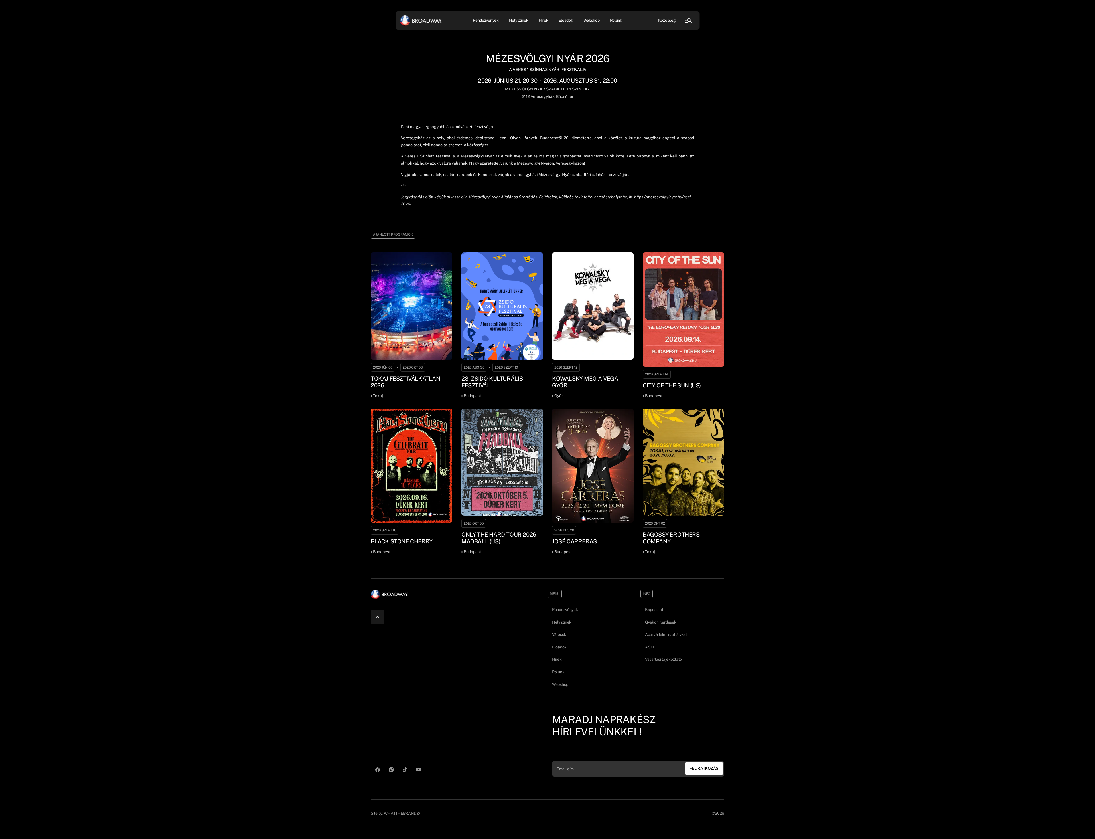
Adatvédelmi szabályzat (666, 634)
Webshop (591, 20)
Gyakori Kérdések (660, 622)
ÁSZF (650, 647)
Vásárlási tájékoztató (663, 659)
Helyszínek (518, 20)
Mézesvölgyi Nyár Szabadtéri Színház (547, 89)
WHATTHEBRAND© (401, 813)
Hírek (543, 20)
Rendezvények (565, 609)
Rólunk (616, 20)
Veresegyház (542, 96)
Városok (559, 634)
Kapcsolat (654, 609)
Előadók (566, 20)
